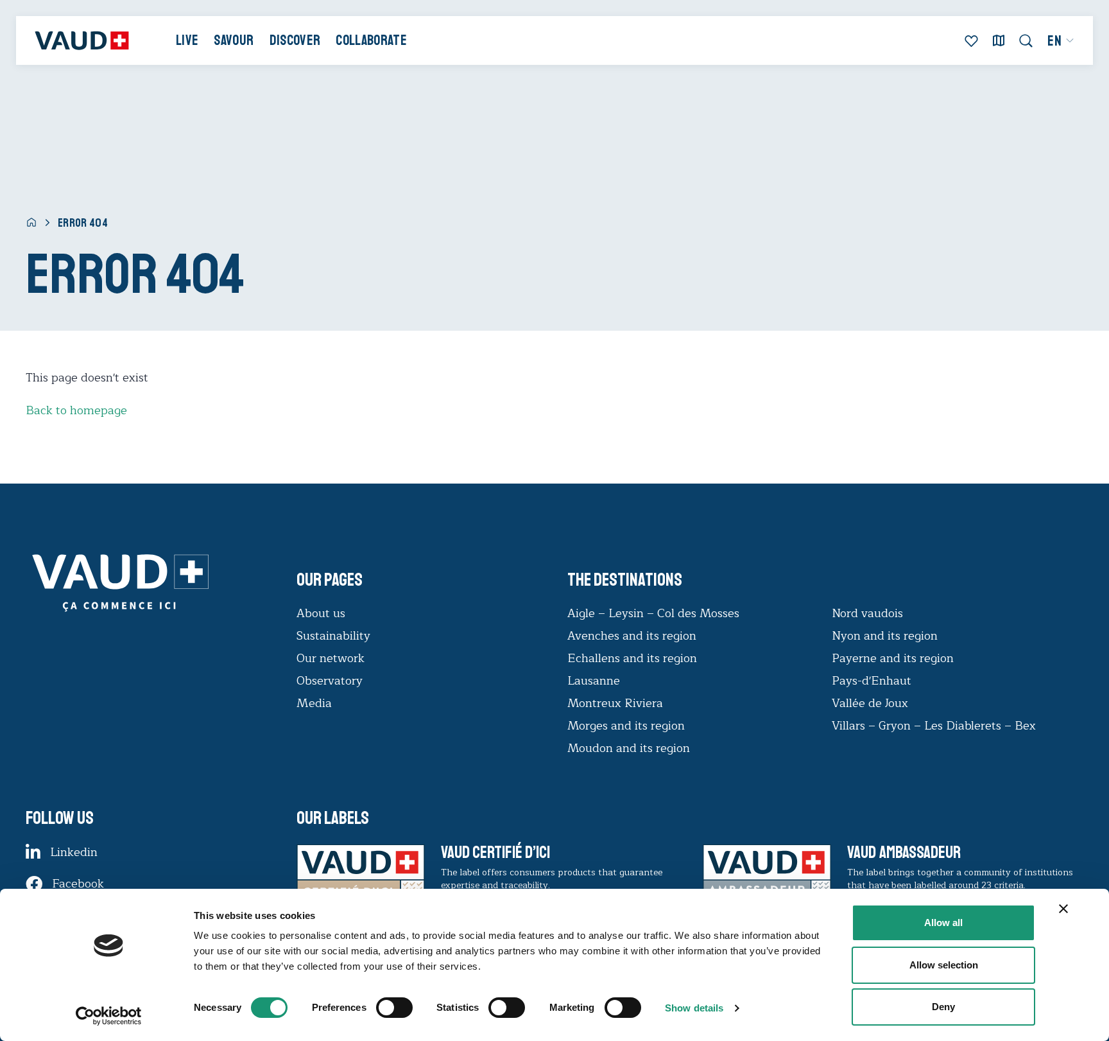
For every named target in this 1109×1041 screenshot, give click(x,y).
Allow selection (943, 964)
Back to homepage (76, 410)
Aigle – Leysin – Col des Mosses (653, 613)
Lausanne (593, 680)
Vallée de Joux (870, 703)
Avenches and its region (631, 635)
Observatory (330, 680)
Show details (694, 1007)
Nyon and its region (885, 635)
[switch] (381, 1006)
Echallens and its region (633, 658)
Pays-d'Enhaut (871, 680)
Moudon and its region (630, 748)
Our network (331, 658)
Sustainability (333, 635)
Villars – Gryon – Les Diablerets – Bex (937, 725)
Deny (943, 1006)
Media (314, 703)
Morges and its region (627, 725)
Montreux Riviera (615, 703)
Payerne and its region (893, 658)
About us (321, 613)
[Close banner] (1063, 908)
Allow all (943, 922)
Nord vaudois (867, 613)
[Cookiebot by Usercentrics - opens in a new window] (109, 1016)
